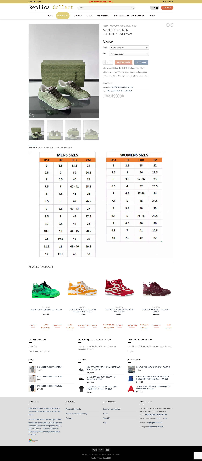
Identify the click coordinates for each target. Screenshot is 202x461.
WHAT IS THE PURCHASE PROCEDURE (129, 16)
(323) (158, 418)
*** (161, 418)
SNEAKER (128, 91)
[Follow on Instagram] (165, 2)
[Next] (95, 71)
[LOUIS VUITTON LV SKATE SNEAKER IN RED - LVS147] (119, 288)
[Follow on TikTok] (168, 2)
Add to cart (123, 62)
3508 (164, 418)
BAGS (88, 16)
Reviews (69, 418)
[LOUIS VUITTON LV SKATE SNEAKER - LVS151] (156, 288)
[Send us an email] (170, 2)
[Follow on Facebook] (163, 2)
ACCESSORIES (102, 16)
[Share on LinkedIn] (122, 96)
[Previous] (33, 71)
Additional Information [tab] (61, 147)
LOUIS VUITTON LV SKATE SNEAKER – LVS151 (156, 311)
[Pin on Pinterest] (117, 96)
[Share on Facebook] (105, 96)
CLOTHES (76, 16)
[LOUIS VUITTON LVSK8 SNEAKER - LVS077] (46, 288)
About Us (106, 418)
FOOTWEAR (62, 16)
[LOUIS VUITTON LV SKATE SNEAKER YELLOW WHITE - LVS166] (82, 288)
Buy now (141, 62)
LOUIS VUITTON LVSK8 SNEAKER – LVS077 (46, 310)
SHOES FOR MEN (118, 91)
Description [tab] (43, 147)
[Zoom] (31, 115)
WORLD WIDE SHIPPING (101, 1)
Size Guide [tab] (33, 147)
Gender (105, 47)
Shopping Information (111, 409)
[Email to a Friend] (113, 96)
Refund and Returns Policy (76, 413)
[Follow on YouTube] (172, 2)
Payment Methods (73, 409)
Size (104, 53)
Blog (104, 422)
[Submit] (133, 8)
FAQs (105, 413)
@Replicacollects (155, 422)
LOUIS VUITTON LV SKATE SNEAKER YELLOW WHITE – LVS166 (82, 311)
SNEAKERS (125, 26)
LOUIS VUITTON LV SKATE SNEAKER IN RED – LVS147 (119, 311)
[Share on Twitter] (109, 96)
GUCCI (134, 26)
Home (50, 16)
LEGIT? (152, 16)
